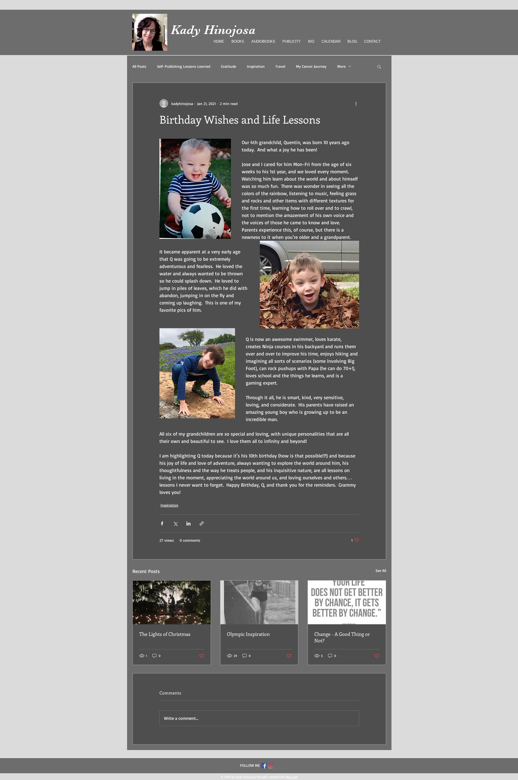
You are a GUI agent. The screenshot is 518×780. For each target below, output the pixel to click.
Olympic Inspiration (248, 634)
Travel (280, 66)
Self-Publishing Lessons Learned (183, 66)
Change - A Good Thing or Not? (342, 637)
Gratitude (228, 66)
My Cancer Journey (311, 66)
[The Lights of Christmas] (172, 602)
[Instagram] (271, 765)
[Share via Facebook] (162, 523)
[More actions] (356, 103)
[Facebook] (264, 765)
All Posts (139, 66)
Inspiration (256, 66)
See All (381, 570)
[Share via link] (201, 523)
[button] (379, 66)
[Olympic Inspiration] (259, 602)
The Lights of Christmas (164, 634)
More (341, 66)
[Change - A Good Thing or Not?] (347, 602)
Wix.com (292, 777)
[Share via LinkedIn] (188, 523)
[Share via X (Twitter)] (175, 523)
